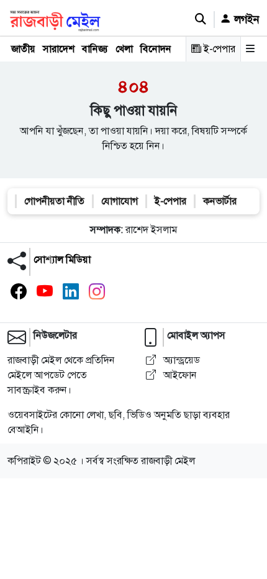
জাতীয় (23, 48)
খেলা (124, 48)
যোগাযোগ (119, 200)
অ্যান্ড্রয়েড (180, 360)
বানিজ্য (95, 48)
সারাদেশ (59, 48)
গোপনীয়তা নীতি (54, 200)
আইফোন (179, 374)
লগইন (245, 19)
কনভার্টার (220, 200)
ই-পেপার (218, 48)
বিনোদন (155, 48)
